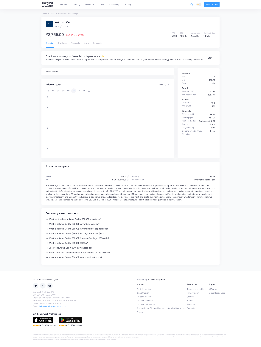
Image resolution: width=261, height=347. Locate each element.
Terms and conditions (196, 289)
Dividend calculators (146, 304)
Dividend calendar (145, 300)
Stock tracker (143, 293)
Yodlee (190, 300)
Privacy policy (193, 293)
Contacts (191, 308)
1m (53, 91)
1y (73, 91)
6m (63, 91)
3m (58, 91)
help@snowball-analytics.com (52, 306)
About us (191, 304)
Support (214, 289)
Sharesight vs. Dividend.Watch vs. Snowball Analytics (160, 308)
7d (48, 91)
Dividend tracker (144, 297)
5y (79, 91)
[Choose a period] (89, 90)
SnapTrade (160, 279)
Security (190, 297)
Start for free (211, 4)
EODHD (151, 279)
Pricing (140, 312)
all (84, 91)
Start (210, 58)
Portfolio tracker (144, 289)
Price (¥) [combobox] (162, 84)
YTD (68, 91)
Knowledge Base (217, 293)
